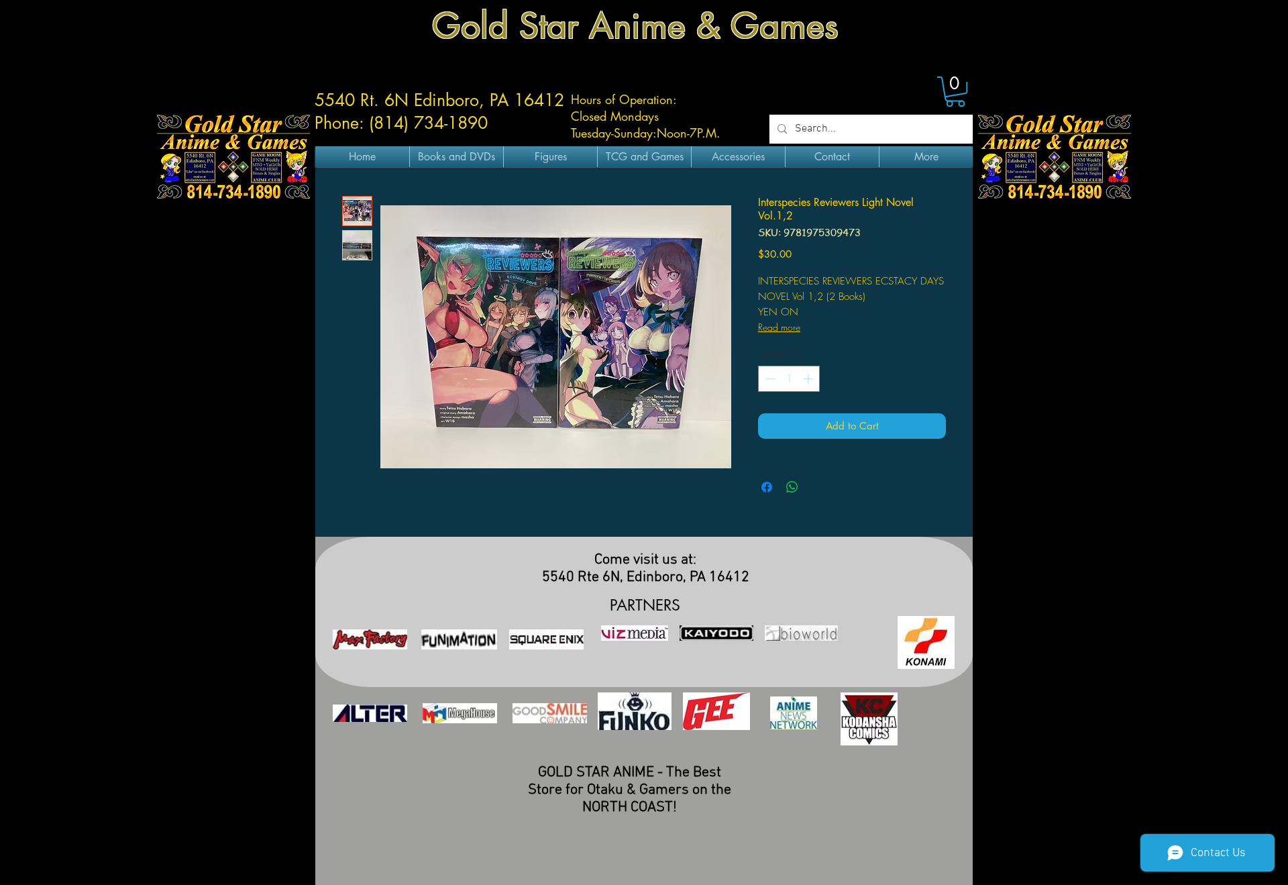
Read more (779, 327)
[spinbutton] (789, 378)
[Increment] (809, 378)
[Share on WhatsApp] (792, 487)
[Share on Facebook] (767, 487)
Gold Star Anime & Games (635, 25)
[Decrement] (769, 378)
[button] (955, 91)
